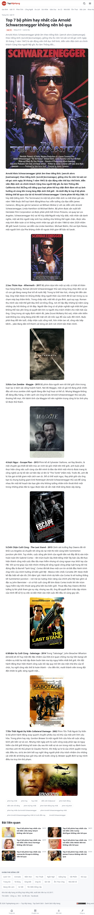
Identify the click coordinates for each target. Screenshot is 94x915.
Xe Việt (20, 887)
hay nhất (34, 801)
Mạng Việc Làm (8, 887)
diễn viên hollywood (48, 801)
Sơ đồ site (26, 896)
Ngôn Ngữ (51, 877)
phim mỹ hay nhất (30, 806)
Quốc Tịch (6, 877)
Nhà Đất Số (73, 882)
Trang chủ (5, 15)
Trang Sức (7, 882)
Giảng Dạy (62, 877)
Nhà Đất (67, 9)
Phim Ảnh (19, 9)
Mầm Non (28, 877)
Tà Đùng (17, 882)
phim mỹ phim (67, 806)
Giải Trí (12, 9)
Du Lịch (37, 9)
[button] (84, 3)
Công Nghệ (29, 9)
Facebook (34, 896)
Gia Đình (5, 9)
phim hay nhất (12, 801)
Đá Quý (83, 877)
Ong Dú (38, 882)
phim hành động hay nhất (49, 806)
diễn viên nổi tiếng (13, 806)
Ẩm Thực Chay (59, 882)
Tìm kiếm (5, 896)
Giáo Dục (53, 9)
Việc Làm (83, 9)
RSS (19, 896)
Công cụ (13, 896)
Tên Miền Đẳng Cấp (34, 887)
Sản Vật (47, 882)
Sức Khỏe (44, 9)
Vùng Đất (27, 882)
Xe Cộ (60, 9)
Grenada (17, 877)
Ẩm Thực (74, 9)
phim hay (24, 801)
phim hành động (64, 801)
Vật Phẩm (73, 877)
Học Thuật (39, 877)
